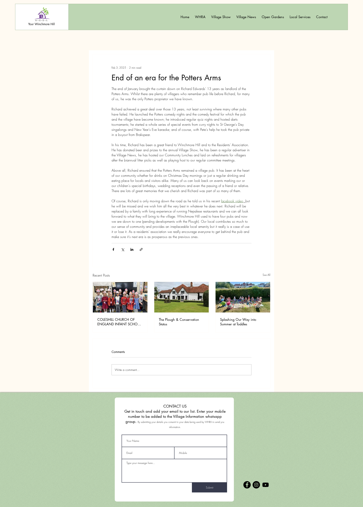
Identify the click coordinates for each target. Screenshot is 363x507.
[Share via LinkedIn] (132, 249)
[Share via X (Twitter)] (122, 249)
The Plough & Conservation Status (179, 321)
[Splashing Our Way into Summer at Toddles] (243, 297)
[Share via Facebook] (113, 249)
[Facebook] (247, 484)
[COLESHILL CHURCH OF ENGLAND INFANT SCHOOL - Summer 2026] (120, 297)
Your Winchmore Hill (41, 24)
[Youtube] (265, 484)
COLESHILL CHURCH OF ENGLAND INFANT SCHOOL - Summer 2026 (119, 321)
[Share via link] (141, 249)
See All (266, 275)
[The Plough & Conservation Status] (181, 297)
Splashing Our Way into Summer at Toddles (238, 321)
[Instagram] (256, 484)
